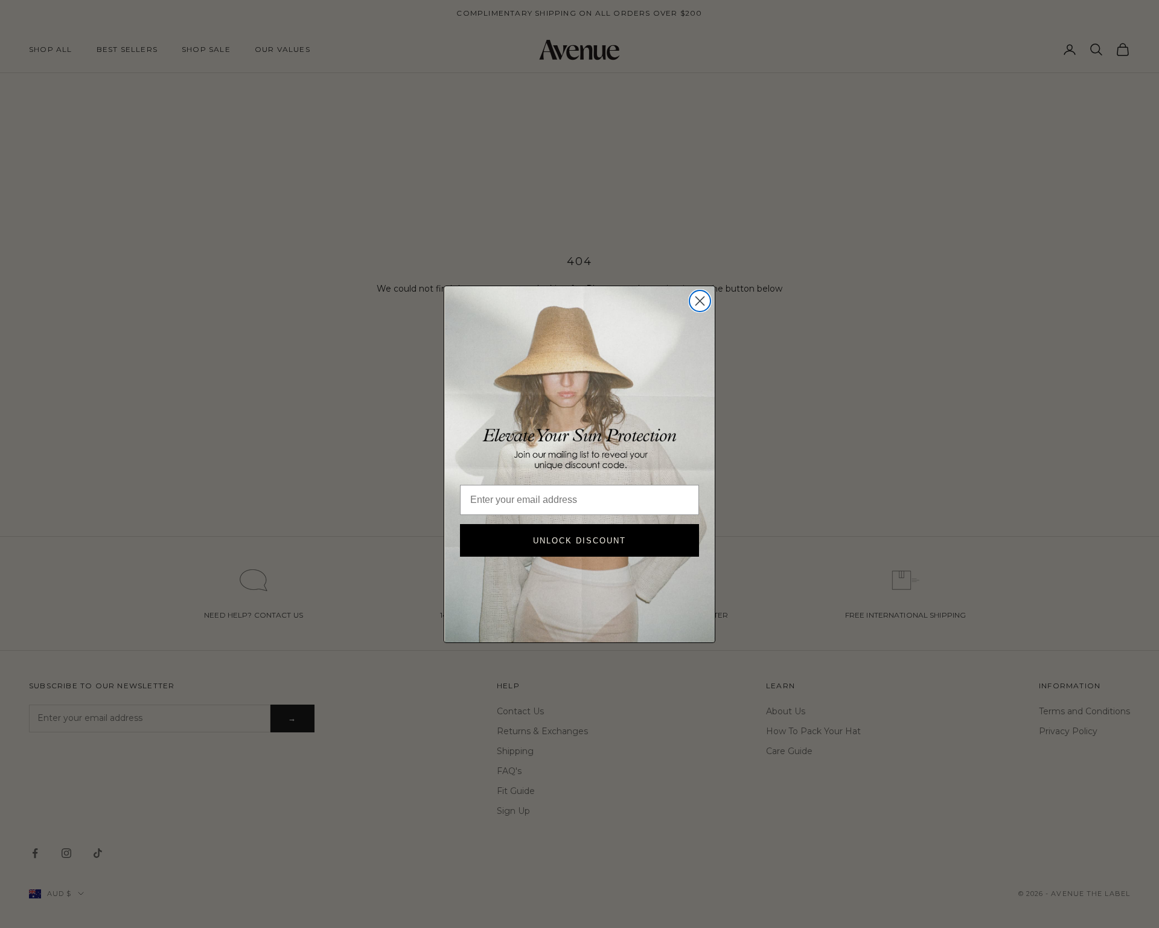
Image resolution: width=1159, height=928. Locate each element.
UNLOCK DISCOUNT (579, 540)
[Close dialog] (699, 301)
